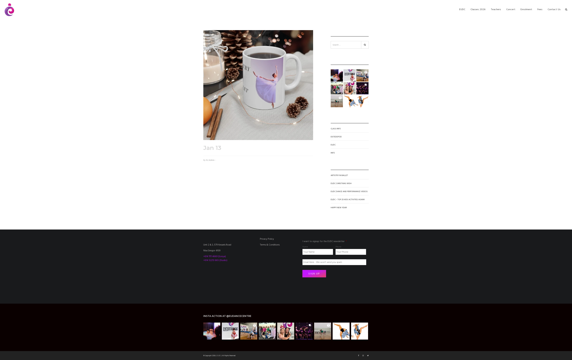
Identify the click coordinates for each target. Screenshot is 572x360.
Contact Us (554, 9)
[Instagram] (363, 355)
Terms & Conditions (270, 244)
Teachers (496, 9)
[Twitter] (368, 355)
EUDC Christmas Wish (341, 183)
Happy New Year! (339, 207)
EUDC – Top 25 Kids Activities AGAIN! (348, 199)
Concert (510, 9)
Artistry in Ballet (339, 175)
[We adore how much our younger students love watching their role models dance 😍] (337, 75)
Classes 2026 (478, 9)
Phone (338, 246)
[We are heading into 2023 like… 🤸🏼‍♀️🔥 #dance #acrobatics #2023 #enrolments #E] (362, 75)
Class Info (336, 128)
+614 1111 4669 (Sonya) (214, 256)
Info (333, 153)
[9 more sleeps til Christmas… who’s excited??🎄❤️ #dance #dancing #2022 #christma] (349, 75)
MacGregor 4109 (211, 250)
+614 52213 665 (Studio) (215, 260)
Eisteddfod (336, 136)
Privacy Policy (267, 239)
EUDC (462, 9)
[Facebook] (358, 355)
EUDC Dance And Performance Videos (349, 191)
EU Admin (210, 160)
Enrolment (526, 9)
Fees (540, 9)
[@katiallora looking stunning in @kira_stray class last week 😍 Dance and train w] (337, 101)
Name (305, 246)
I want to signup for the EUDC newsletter (324, 241)
